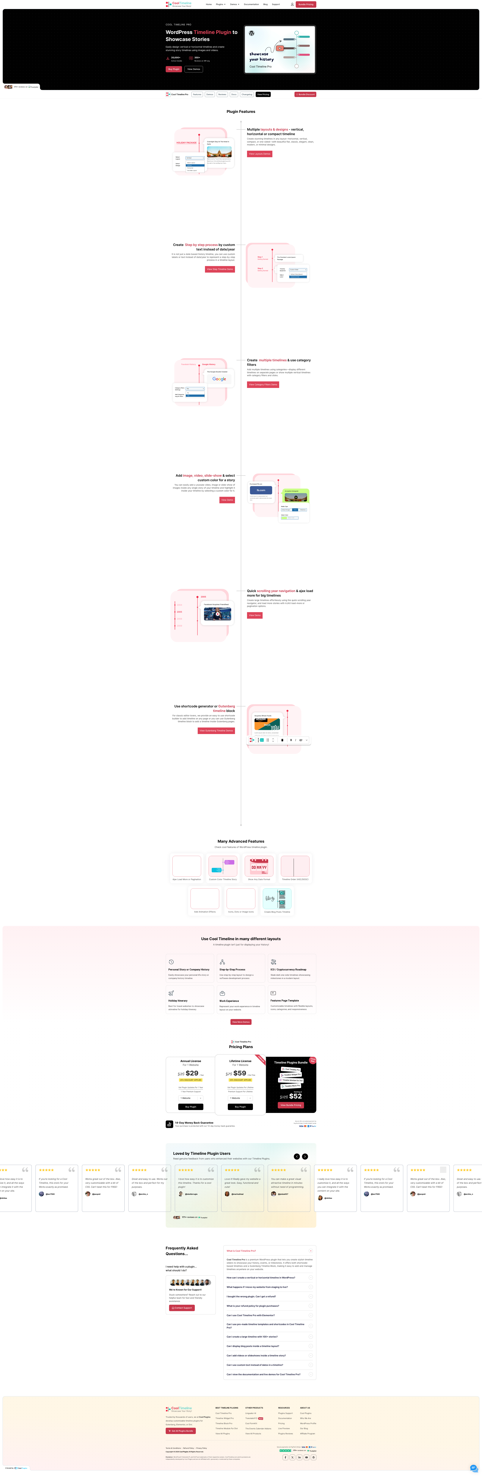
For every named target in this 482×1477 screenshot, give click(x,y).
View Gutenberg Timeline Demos (216, 730)
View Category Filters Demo (263, 384)
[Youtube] (306, 1457)
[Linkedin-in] (299, 1457)
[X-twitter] (292, 1457)
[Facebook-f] (285, 1457)
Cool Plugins (183, 1452)
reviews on (299, 1450)
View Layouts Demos (259, 154)
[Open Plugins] (225, 4)
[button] (280, 49)
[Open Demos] (239, 4)
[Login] (292, 4)
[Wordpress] (313, 1457)
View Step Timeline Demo (220, 269)
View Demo (227, 500)
